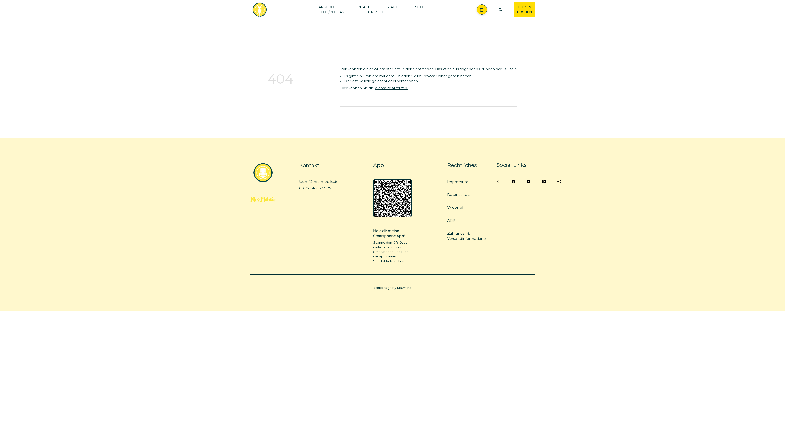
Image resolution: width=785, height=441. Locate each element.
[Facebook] (513, 181)
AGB (451, 220)
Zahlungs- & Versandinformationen (467, 236)
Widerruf (455, 207)
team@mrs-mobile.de (318, 181)
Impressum (457, 181)
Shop (420, 7)
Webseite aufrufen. (391, 88)
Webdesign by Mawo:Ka (392, 288)
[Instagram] (498, 181)
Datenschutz (459, 194)
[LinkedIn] (544, 181)
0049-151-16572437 (315, 188)
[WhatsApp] (559, 181)
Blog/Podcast (332, 12)
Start (392, 7)
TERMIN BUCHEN (524, 9)
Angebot (327, 7)
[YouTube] (529, 181)
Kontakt (361, 7)
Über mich (373, 12)
